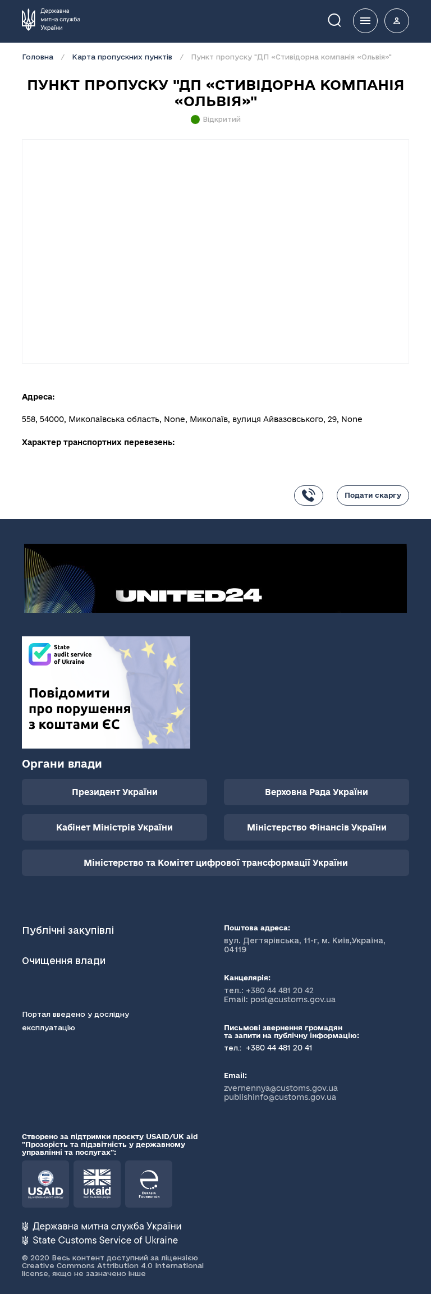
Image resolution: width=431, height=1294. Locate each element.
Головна (37, 57)
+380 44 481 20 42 (280, 990)
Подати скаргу (373, 495)
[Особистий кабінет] (396, 20)
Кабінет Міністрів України (114, 827)
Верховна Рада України (316, 792)
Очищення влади (65, 960)
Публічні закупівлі (68, 930)
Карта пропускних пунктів (122, 57)
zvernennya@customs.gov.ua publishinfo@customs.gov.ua (281, 1093)
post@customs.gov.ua (293, 999)
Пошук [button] (342, 19)
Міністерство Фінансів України (317, 827)
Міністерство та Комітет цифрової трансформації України (216, 863)
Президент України (115, 792)
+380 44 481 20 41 (278, 1047)
